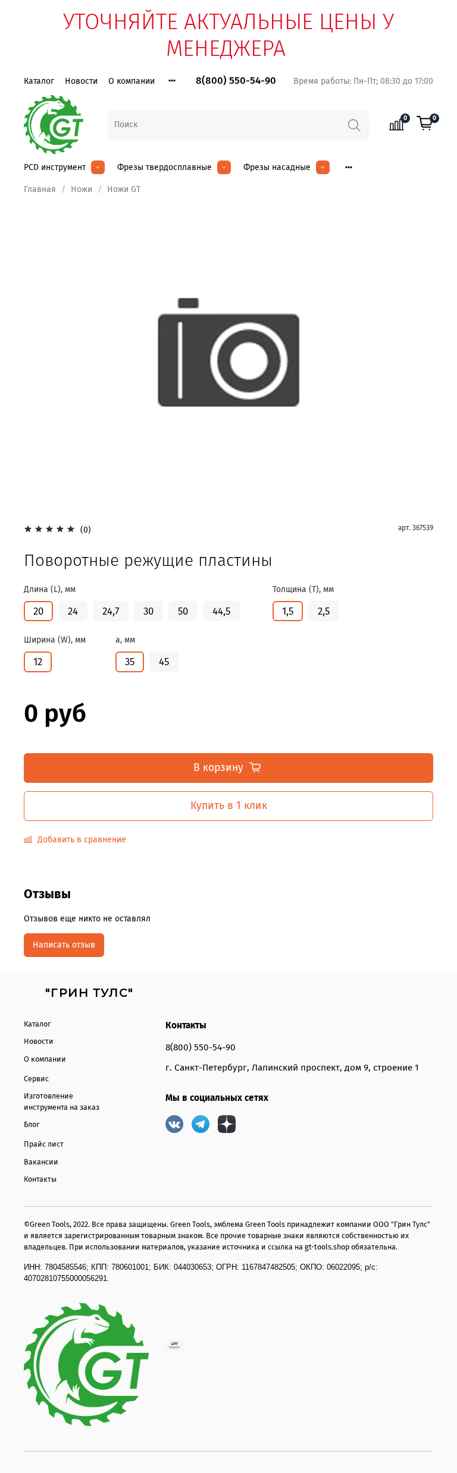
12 (37, 662)
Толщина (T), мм (303, 589)
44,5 (221, 611)
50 (183, 611)
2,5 (324, 611)
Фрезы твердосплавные (164, 167)
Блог (31, 1124)
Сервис (36, 1078)
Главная (40, 189)
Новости (81, 81)
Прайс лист (44, 1144)
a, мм (125, 640)
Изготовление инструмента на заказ (61, 1101)
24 (73, 611)
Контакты (40, 1179)
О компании (131, 81)
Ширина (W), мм (55, 640)
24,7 (110, 611)
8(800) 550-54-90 (236, 80)
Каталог (39, 81)
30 (148, 611)
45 (164, 662)
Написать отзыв (64, 945)
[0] (425, 124)
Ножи (81, 189)
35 (129, 662)
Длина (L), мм (50, 589)
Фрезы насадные (277, 167)
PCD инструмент (55, 167)
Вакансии (41, 1161)
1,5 (287, 611)
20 (38, 611)
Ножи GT (123, 189)
